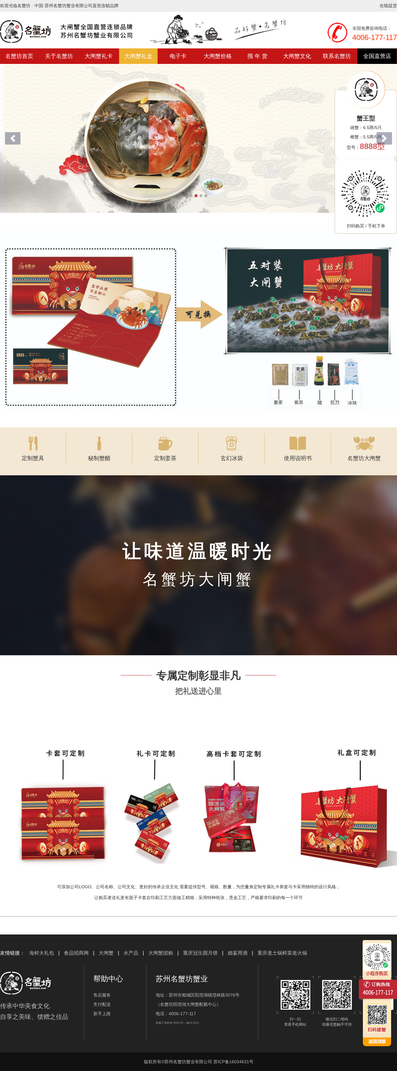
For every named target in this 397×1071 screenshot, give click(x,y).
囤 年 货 (257, 56)
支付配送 (102, 1004)
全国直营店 (377, 56)
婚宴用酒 (238, 953)
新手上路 (102, 1013)
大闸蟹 (106, 953)
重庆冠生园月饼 (200, 953)
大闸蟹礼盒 (138, 56)
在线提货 (388, 5)
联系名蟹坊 (337, 56)
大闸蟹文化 (297, 56)
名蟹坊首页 (19, 56)
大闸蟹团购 (160, 953)
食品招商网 (76, 953)
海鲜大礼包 (41, 953)
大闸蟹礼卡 (99, 56)
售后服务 (102, 995)
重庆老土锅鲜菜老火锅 (282, 953)
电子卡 (178, 56)
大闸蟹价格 (218, 56)
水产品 (130, 953)
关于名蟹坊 (59, 56)
